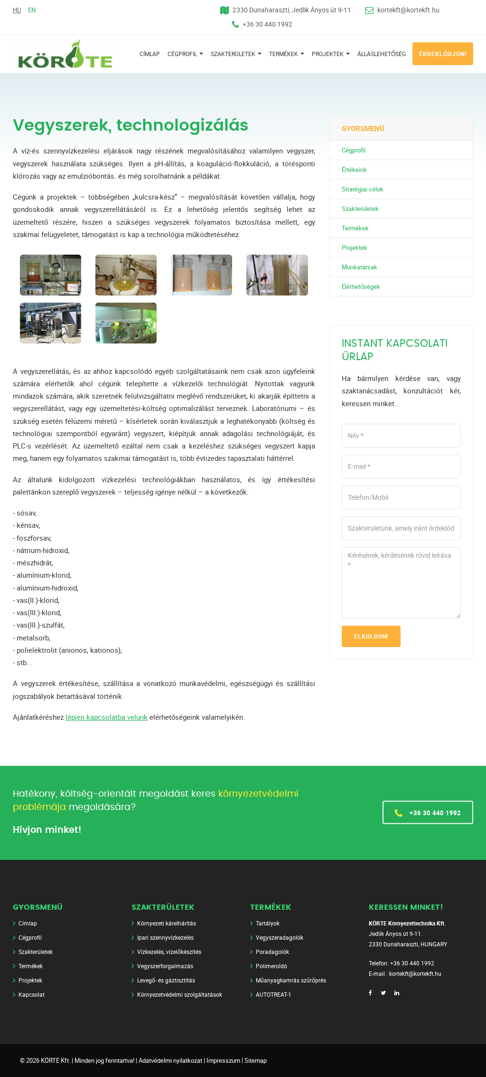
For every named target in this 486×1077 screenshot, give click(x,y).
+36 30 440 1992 (267, 24)
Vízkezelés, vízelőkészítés (169, 951)
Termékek (284, 53)
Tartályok (268, 923)
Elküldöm (371, 636)
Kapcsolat (32, 994)
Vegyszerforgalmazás (165, 966)
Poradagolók (272, 951)
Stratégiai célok (362, 189)
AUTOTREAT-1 (273, 994)
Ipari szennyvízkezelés (165, 937)
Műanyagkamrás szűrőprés (291, 980)
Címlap (150, 53)
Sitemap (255, 1060)
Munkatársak (359, 267)
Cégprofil (183, 53)
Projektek (328, 53)
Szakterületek (234, 53)
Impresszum (223, 1060)
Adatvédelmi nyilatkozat (170, 1060)
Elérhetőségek (361, 286)
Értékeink (354, 169)
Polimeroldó (271, 966)
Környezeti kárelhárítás (166, 923)
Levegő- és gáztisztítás (166, 980)
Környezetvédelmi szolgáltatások (179, 994)
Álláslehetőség (381, 53)
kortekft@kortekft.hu (408, 9)
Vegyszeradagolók (279, 937)
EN (32, 10)
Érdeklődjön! (443, 53)
